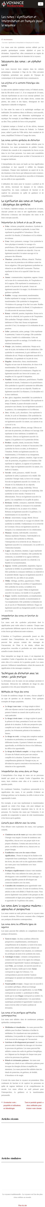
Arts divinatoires (8, 39)
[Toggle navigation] (40, 4)
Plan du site (22, 1205)
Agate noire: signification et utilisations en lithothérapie (21, 1151)
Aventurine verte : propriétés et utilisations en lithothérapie (12, 1105)
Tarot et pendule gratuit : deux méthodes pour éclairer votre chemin (33, 1105)
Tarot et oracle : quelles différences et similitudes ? (19, 1176)
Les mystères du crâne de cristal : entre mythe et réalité (21, 1165)
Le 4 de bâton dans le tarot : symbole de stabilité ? (19, 1180)
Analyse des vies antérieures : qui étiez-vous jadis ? (20, 1133)
